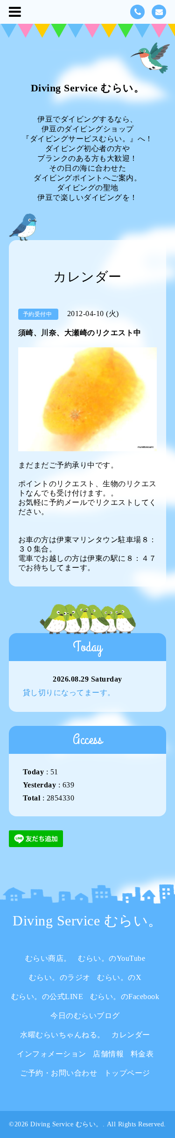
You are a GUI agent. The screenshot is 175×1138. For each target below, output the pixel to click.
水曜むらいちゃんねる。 (62, 1035)
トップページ (127, 1073)
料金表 (142, 1054)
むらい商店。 (48, 958)
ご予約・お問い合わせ (58, 1073)
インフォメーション (51, 1054)
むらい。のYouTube (111, 958)
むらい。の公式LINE (47, 996)
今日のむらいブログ (85, 1016)
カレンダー (131, 1035)
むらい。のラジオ (60, 977)
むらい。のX (119, 977)
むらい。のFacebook (125, 996)
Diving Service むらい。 (88, 88)
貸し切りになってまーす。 (69, 693)
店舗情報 (108, 1054)
